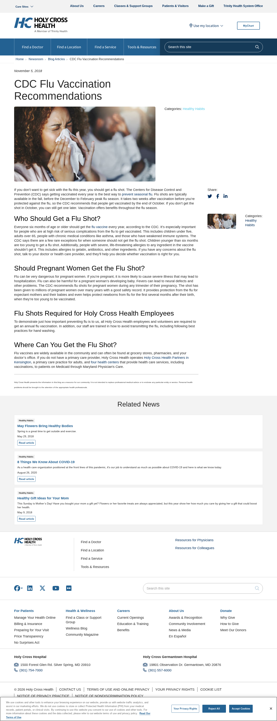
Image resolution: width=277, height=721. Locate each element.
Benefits (123, 630)
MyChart (248, 25)
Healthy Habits (194, 109)
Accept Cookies (241, 708)
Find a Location (69, 47)
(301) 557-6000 (159, 670)
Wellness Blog (76, 628)
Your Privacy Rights (174, 689)
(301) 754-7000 (31, 670)
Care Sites (21, 6)
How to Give (229, 624)
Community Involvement (187, 624)
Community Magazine (82, 634)
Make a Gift (206, 6)
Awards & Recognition (185, 618)
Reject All (214, 708)
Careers (99, 6)
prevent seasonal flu (137, 194)
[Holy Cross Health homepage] (40, 31)
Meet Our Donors (233, 630)
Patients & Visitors (175, 6)
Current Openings (130, 618)
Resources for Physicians (194, 540)
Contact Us (70, 689)
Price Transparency (28, 636)
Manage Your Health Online (35, 618)
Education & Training (132, 624)
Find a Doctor (32, 47)
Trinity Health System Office (243, 6)
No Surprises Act (26, 642)
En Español (177, 636)
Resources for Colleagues (194, 548)
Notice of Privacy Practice (43, 696)
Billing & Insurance (28, 624)
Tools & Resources (141, 47)
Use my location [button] (206, 26)
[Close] (271, 708)
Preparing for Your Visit (31, 630)
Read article (138, 432)
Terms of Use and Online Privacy (118, 689)
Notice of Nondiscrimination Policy (109, 696)
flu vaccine (100, 227)
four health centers (105, 362)
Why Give (227, 618)
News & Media (180, 630)
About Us (77, 6)
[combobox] (214, 47)
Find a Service (105, 47)
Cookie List (211, 689)
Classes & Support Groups (133, 6)
